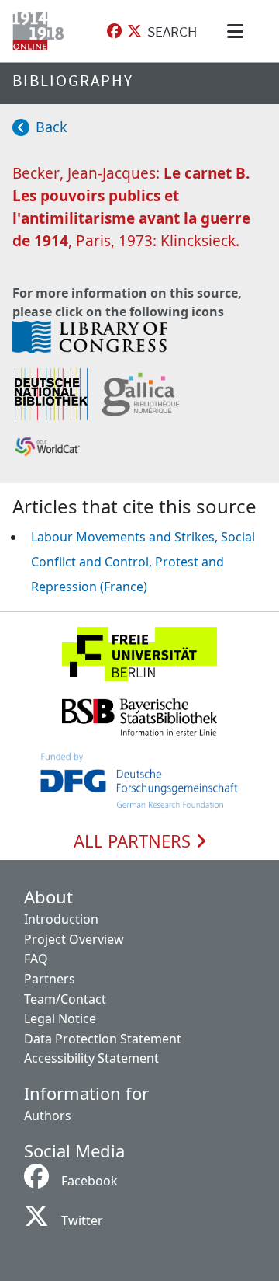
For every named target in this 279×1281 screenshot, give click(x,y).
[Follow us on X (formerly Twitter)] (134, 31)
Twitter (82, 1220)
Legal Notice (60, 1018)
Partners (49, 978)
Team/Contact (65, 999)
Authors (47, 1115)
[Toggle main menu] (238, 31)
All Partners (134, 841)
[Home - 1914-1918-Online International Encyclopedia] (41, 31)
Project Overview (74, 939)
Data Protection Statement (102, 1038)
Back (51, 126)
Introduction (61, 919)
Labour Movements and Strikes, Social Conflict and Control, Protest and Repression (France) (143, 561)
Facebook (89, 1180)
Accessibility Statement (91, 1058)
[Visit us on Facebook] (114, 31)
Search (172, 31)
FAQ (36, 958)
